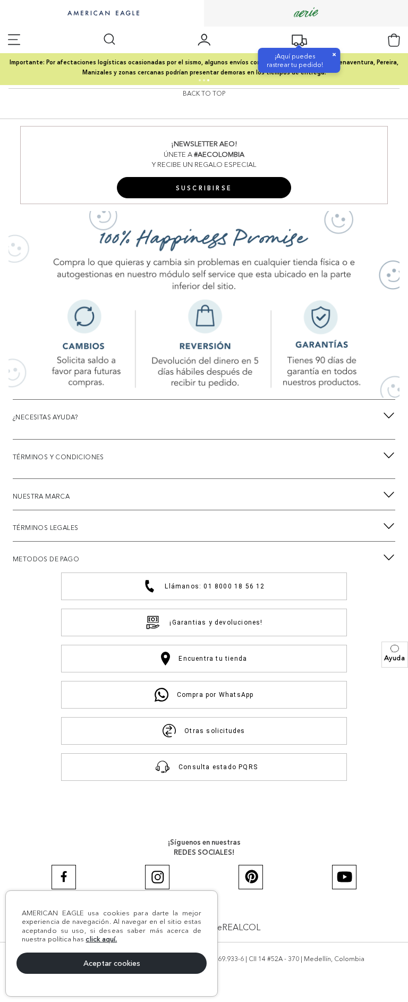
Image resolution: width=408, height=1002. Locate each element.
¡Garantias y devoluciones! (215, 622)
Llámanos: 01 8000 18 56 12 (215, 586)
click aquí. (101, 938)
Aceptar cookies (111, 963)
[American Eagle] (102, 14)
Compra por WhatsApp (215, 694)
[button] (394, 655)
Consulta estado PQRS (218, 767)
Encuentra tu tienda (212, 658)
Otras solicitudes (214, 731)
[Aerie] (306, 13)
